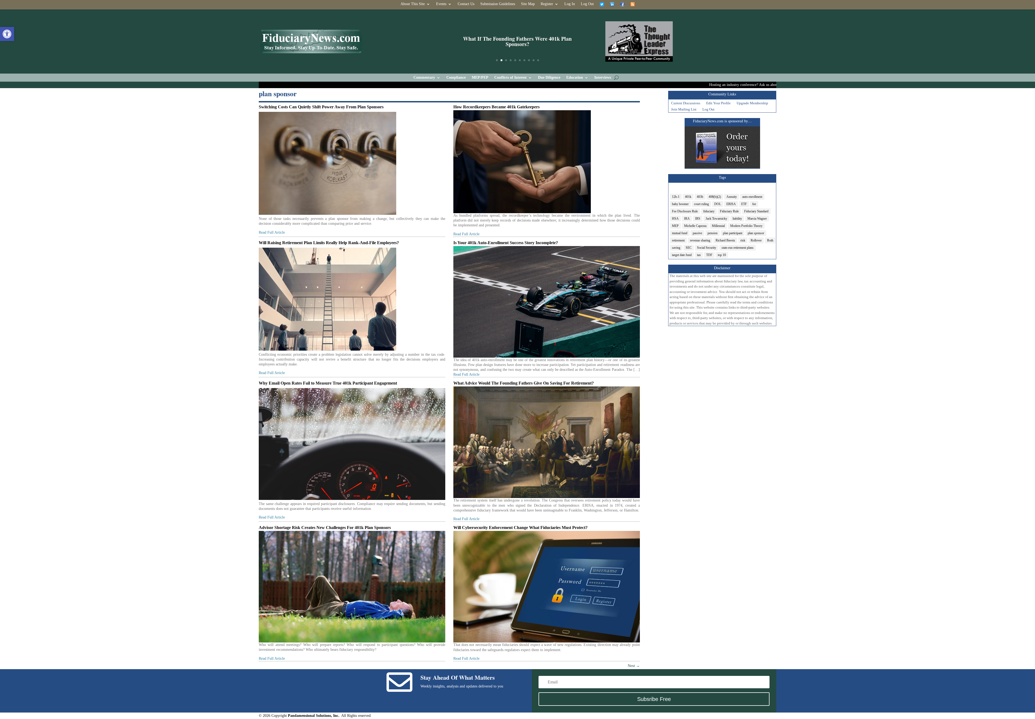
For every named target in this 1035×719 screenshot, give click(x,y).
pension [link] (712, 233)
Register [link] (547, 4)
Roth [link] (770, 240)
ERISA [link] (731, 204)
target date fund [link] (682, 255)
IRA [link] (687, 218)
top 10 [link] (722, 255)
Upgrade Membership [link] (752, 103)
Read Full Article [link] (272, 232)
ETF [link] (744, 204)
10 (538, 60)
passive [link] (697, 233)
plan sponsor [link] (756, 233)
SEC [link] (689, 248)
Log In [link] (569, 4)
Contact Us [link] (466, 4)
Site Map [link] (528, 4)
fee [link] (754, 204)
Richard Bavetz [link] (725, 240)
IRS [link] (697, 218)
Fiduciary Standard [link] (756, 211)
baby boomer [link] (680, 204)
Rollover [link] (756, 240)
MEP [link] (675, 226)
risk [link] (742, 240)
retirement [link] (678, 240)
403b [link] (700, 197)
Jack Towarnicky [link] (716, 218)
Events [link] (441, 4)
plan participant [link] (732, 233)
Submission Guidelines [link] (497, 4)
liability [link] (737, 218)
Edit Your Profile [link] (718, 103)
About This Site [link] (413, 4)
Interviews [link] (602, 77)
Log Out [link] (587, 4)
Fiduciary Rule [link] (729, 211)
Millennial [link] (718, 226)
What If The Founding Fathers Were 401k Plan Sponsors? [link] (517, 41)
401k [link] (688, 197)
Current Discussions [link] (685, 103)
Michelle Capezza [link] (695, 226)
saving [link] (676, 248)
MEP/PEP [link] (480, 77)
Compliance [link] (456, 77)
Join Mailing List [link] (683, 110)
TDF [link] (709, 255)
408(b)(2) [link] (715, 197)
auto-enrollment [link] (752, 197)
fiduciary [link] (709, 211)
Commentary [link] (424, 77)
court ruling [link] (701, 204)
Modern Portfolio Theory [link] (746, 226)
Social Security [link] (706, 248)
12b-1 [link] (675, 197)
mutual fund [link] (679, 233)
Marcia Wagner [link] (757, 218)
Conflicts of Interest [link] (510, 77)
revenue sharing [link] (700, 240)
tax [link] (699, 255)
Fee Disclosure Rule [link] (685, 211)
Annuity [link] (731, 197)
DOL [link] (717, 204)
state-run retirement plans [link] (738, 248)
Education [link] (574, 77)
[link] (7, 34)
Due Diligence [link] (549, 77)
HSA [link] (675, 218)
